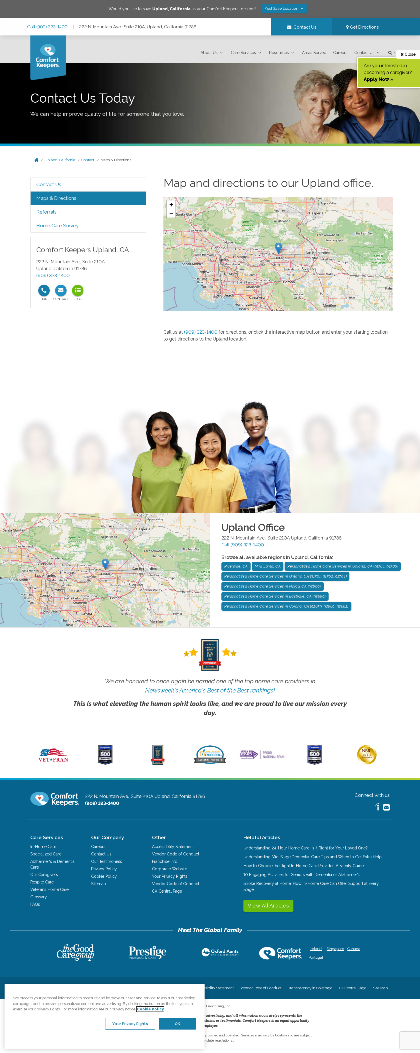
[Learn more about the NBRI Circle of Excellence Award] (367, 763)
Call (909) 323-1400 (47, 26)
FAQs (35, 904)
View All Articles (268, 906)
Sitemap (98, 883)
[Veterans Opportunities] (53, 763)
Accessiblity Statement (173, 846)
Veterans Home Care (49, 889)
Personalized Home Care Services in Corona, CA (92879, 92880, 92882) (286, 606)
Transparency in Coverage (310, 988)
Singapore (335, 949)
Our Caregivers (44, 874)
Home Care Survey (57, 225)
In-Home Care (43, 846)
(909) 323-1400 (53, 275)
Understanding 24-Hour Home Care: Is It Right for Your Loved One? (305, 848)
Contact (87, 160)
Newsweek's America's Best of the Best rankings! (210, 690)
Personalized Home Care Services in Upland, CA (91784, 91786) (342, 566)
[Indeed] (378, 807)
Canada (353, 949)
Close (410, 54)
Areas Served (314, 52)
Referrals (46, 212)
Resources (279, 52)
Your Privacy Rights (169, 876)
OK (177, 1023)
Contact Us (364, 52)
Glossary (38, 897)
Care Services (243, 52)
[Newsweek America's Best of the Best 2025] (158, 763)
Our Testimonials (106, 861)
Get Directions (364, 27)
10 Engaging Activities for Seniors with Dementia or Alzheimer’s (301, 874)
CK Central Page (167, 891)
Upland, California (60, 160)
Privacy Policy (104, 869)
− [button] (171, 213)
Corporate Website (169, 869)
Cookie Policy (104, 876)
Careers (340, 52)
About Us (209, 52)
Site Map (380, 988)
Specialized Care (45, 854)
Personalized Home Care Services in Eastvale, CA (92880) (275, 596)
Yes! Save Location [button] (282, 8)
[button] (212, 53)
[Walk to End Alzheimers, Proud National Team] (262, 759)
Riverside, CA (236, 566)
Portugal (316, 957)
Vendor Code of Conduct (175, 854)
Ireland (316, 949)
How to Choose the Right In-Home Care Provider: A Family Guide (303, 865)
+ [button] (171, 204)
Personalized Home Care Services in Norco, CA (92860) (272, 586)
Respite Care (42, 882)
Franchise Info (164, 861)
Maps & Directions (116, 160)
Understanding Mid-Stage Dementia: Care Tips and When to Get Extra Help (312, 857)
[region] (105, 1016)
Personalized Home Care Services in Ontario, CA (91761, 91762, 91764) (285, 576)
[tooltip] (44, 290)
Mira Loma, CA (268, 566)
